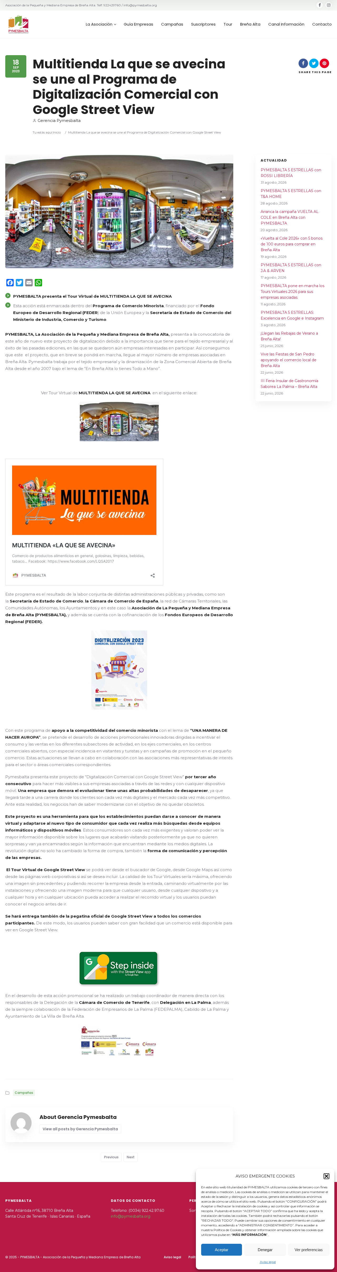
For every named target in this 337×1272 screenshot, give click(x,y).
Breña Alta (250, 24)
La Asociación (99, 24)
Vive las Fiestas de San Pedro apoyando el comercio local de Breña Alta (288, 360)
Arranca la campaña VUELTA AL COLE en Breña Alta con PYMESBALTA (290, 217)
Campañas (172, 24)
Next (131, 1157)
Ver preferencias (309, 1249)
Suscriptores (203, 24)
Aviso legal (268, 1262)
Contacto (322, 24)
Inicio (57, 132)
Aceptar (221, 1249)
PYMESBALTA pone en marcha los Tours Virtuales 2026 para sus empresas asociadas (292, 291)
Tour (228, 24)
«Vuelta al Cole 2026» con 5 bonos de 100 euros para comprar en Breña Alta (292, 244)
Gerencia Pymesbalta (59, 120)
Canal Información (286, 24)
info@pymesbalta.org (130, 1216)
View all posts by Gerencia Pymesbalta (80, 1129)
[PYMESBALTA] (18, 24)
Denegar (265, 1249)
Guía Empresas (138, 24)
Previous (111, 1157)
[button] (326, 1176)
